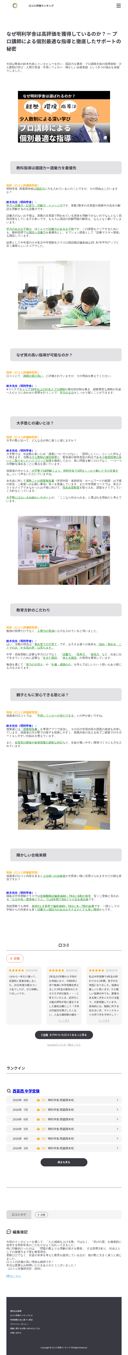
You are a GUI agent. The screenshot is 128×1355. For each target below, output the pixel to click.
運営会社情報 (15, 1311)
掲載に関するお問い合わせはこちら (25, 1328)
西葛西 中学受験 (26, 1090)
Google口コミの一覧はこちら (64, 1045)
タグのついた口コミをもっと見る (65, 1034)
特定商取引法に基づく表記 (21, 1320)
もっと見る (64, 1020)
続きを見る (64, 1162)
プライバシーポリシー (19, 1324)
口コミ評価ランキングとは (21, 1315)
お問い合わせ (15, 1333)
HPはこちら (13, 1276)
